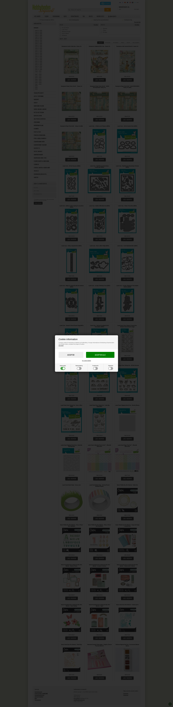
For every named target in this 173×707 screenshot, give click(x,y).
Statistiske (110, 365)
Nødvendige (63, 365)
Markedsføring (79, 365)
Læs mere (61, 345)
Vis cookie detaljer (86, 360)
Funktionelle (95, 365)
